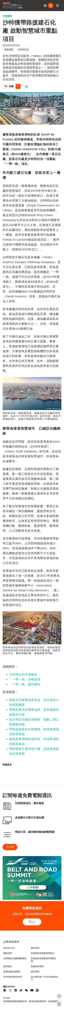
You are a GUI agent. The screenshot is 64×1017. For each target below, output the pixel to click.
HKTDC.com (9, 948)
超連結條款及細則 (11, 971)
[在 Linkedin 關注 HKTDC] (15, 990)
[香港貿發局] (32, 943)
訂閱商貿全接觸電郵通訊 (15, 958)
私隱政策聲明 (37, 966)
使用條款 (7, 966)
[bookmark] (59, 1004)
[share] (59, 996)
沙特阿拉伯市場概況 (23, 674)
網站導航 (35, 971)
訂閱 (11, 847)
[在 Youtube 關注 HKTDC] (31, 990)
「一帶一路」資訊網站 (24, 684)
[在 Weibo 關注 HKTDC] (21, 990)
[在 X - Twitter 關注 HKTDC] (10, 990)
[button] (57, 5)
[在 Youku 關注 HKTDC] (37, 990)
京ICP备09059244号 (12, 977)
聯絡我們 (7, 953)
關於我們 (35, 948)
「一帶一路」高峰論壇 (24, 679)
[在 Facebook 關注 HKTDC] (4, 990)
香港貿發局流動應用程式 (42, 953)
